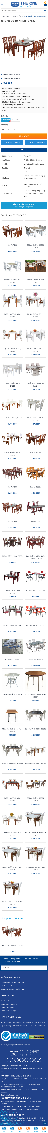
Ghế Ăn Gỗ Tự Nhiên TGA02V (12, 946)
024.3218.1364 (34, 1084)
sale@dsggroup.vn (13, 1095)
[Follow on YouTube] (34, 1060)
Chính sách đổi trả (7, 1007)
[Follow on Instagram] (14, 1060)
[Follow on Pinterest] (24, 1060)
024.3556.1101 (21, 1084)
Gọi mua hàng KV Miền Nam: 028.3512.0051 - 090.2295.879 (23, 1026)
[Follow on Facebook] (9, 1060)
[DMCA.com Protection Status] (36, 1037)
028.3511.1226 (34, 1106)
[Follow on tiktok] (39, 1060)
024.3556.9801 (9, 1084)
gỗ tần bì (15, 120)
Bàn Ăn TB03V (35, 452)
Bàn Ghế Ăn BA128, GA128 (12, 418)
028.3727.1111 (9, 1106)
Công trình (16, 961)
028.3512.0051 (21, 1106)
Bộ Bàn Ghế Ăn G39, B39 (35, 591)
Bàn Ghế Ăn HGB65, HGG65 (35, 729)
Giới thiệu (5, 959)
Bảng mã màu (16, 959)
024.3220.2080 (18, 1087)
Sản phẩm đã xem (12, 918)
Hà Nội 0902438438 (12, 143)
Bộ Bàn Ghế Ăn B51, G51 (12, 625)
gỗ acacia (5, 120)
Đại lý (35, 959)
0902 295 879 (12, 1109)
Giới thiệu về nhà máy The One (12, 982)
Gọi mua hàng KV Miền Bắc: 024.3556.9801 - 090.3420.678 (23, 1022)
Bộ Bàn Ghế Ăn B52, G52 (35, 625)
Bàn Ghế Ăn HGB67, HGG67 (35, 763)
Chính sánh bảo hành (9, 1001)
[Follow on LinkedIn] (29, 1060)
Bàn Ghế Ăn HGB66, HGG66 (12, 763)
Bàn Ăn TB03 (12, 245)
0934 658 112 (35, 1090)
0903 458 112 (24, 1090)
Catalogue (27, 959)
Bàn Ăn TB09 (12, 521)
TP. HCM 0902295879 (36, 143)
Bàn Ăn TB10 (35, 521)
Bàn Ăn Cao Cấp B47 (12, 660)
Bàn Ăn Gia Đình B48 (35, 660)
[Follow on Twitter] (19, 1060)
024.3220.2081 (6, 1087)
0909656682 (35, 1109)
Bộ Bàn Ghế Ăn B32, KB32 (12, 694)
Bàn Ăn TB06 (12, 487)
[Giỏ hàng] (45, 5)
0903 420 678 (12, 1090)
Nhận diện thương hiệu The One (13, 989)
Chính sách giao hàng (9, 1004)
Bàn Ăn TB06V (35, 487)
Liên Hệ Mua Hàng (8, 986)
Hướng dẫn (6, 961)
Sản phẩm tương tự (13, 215)
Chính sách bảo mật (8, 1011)
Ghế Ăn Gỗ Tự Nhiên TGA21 (12, 556)
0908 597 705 (24, 1109)
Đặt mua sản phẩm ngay (24, 205)
